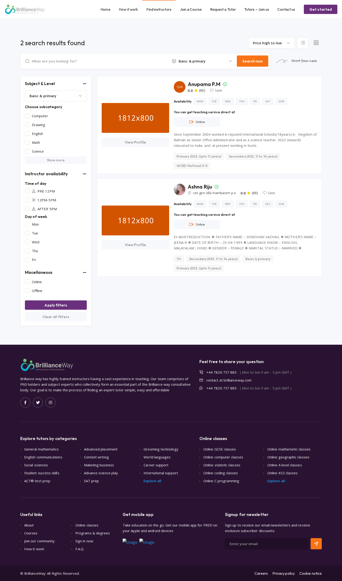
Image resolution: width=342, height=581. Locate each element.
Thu (35, 250)
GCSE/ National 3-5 (192, 166)
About (29, 525)
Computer (40, 115)
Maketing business (99, 465)
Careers (261, 573)
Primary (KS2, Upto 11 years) (199, 156)
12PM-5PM (46, 200)
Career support (156, 465)
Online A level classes (284, 465)
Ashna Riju (200, 186)
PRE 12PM (46, 191)
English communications (43, 457)
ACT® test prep (37, 480)
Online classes (86, 525)
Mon (35, 224)
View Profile (135, 142)
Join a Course (191, 9)
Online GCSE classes (219, 449)
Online (37, 281)
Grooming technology (161, 449)
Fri (34, 259)
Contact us (286, 9)
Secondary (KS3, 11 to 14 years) (253, 156)
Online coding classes (220, 473)
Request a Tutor (223, 9)
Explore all (152, 480)
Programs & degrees (92, 533)
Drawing (38, 124)
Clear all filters (55, 316)
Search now (252, 61)
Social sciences (36, 465)
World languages (157, 457)
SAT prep (91, 480)
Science (38, 151)
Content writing (96, 457)
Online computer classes (223, 457)
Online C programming (221, 480)
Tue (35, 233)
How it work (128, 9)
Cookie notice (310, 573)
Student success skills (41, 473)
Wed (35, 242)
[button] (56, 84)
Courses (31, 533)
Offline (37, 290)
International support (161, 473)
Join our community (39, 541)
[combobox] (271, 42)
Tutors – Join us (256, 9)
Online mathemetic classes (289, 449)
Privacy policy (283, 573)
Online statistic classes (221, 465)
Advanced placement (100, 449)
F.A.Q (79, 549)
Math (36, 142)
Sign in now (84, 541)
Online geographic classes (288, 457)
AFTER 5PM (47, 208)
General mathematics (41, 449)
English (37, 133)
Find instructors (158, 9)
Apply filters (55, 305)
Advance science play (101, 473)
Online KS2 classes (282, 473)
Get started (320, 9)
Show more (56, 160)
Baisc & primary (257, 259)
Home (105, 9)
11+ (179, 259)
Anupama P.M (204, 84)
